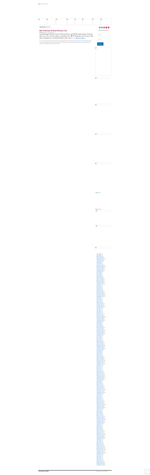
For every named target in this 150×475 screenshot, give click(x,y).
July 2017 (99, 366)
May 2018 (99, 353)
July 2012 (99, 440)
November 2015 (100, 390)
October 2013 (100, 421)
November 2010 (100, 465)
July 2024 (99, 272)
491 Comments (56, 43)
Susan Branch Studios (43, 471)
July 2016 (99, 381)
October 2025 (100, 260)
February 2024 (100, 278)
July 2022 (99, 297)
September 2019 (100, 333)
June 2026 (99, 255)
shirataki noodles (73, 42)
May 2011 (99, 457)
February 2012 (100, 446)
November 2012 (100, 435)
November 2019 (100, 331)
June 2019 (99, 337)
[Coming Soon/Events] (106, 22)
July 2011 (99, 455)
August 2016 (99, 380)
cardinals (77, 40)
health (85, 40)
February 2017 (100, 372)
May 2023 (99, 287)
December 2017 (100, 360)
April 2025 (99, 263)
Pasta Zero (64, 42)
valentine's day (87, 42)
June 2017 (99, 367)
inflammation (47, 42)
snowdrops (79, 42)
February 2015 (100, 401)
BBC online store (72, 40)
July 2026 (99, 253)
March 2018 (99, 356)
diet (82, 40)
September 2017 (100, 363)
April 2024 (99, 276)
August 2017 (99, 365)
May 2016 (99, 382)
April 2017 (99, 370)
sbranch (53, 32)
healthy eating (88, 40)
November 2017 (100, 361)
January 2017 (99, 373)
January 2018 (99, 358)
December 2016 (100, 375)
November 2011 (100, 450)
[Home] (42, 22)
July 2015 (99, 395)
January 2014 (99, 417)
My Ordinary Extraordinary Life (53, 31)
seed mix (67, 42)
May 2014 (99, 412)
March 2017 (99, 371)
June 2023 (99, 286)
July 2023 (99, 285)
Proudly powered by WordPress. (102, 471)
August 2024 (99, 271)
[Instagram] (108, 27)
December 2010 (100, 463)
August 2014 (99, 408)
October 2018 (100, 347)
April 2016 (99, 383)
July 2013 (99, 425)
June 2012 (99, 441)
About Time (56, 40)
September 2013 (100, 422)
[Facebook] (100, 27)
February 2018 (100, 357)
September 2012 (100, 437)
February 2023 (100, 291)
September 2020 (100, 320)
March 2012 (99, 445)
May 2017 (99, 368)
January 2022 (99, 305)
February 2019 (100, 342)
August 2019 (99, 335)
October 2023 (100, 282)
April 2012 (99, 443)
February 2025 (100, 265)
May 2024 (99, 275)
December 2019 (100, 330)
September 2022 (100, 296)
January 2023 (99, 292)
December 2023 (100, 281)
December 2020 (100, 316)
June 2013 (99, 426)
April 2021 (99, 312)
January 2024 (99, 280)
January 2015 (99, 402)
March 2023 (99, 290)
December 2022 (100, 293)
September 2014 (100, 407)
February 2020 (100, 327)
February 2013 (100, 431)
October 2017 (100, 362)
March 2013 (99, 430)
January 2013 (99, 432)
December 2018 (100, 345)
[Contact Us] (103, 199)
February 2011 (100, 461)
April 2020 (99, 325)
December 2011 (100, 448)
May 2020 (99, 323)
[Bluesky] (102, 27)
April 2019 (99, 340)
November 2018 (100, 346)
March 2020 (99, 326)
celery (80, 40)
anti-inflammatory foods (63, 40)
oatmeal (51, 42)
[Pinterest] (106, 27)
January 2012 (99, 447)
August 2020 (99, 321)
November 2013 (100, 420)
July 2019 (99, 336)
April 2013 (99, 428)
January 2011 (99, 462)
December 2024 (100, 266)
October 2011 (99, 451)
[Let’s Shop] (71, 22)
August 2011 (99, 453)
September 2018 (100, 348)
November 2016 (100, 376)
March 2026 (99, 256)
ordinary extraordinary (57, 42)
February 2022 (100, 303)
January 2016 (99, 387)
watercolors (41, 43)
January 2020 (99, 328)
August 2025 (99, 261)
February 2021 (100, 313)
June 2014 (99, 411)
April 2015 (99, 398)
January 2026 (99, 257)
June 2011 (99, 456)
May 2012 (99, 442)
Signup (100, 44)
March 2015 (99, 400)
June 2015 (99, 396)
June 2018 (99, 352)
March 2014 (99, 415)
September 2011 (100, 452)
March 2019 (99, 341)
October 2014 (100, 406)
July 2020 (99, 322)
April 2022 (99, 301)
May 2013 (99, 427)
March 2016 (99, 385)
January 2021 (99, 315)
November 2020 (100, 317)
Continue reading (80, 38)
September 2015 (100, 392)
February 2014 (100, 416)
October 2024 (100, 268)
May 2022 (99, 300)
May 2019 (99, 338)
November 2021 (100, 306)
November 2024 (100, 267)
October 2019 (100, 332)
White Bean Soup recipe (48, 43)
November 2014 (100, 405)
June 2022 (99, 298)
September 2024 (100, 270)
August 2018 (99, 350)
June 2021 (99, 310)
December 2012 (100, 433)
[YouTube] (104, 27)
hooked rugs (41, 42)
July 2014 (99, 410)
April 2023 (99, 288)
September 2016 (100, 378)
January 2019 (99, 343)
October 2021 (100, 307)
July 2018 (99, 351)
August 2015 (99, 393)
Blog (44, 40)
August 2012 (99, 438)
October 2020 (100, 318)
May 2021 (99, 311)
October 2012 (100, 436)
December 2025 (100, 258)
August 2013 (99, 423)
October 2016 (100, 377)
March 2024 (99, 277)
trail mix (82, 42)
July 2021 (99, 308)
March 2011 (99, 460)
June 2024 (99, 273)
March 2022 (99, 302)
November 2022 (100, 295)
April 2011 (99, 458)
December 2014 (100, 403)
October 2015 (100, 391)
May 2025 (99, 262)
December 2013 (100, 418)
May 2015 (99, 397)
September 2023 (100, 283)
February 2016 (100, 386)
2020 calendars (51, 40)
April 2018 (99, 355)
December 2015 (100, 388)
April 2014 (99, 413)
